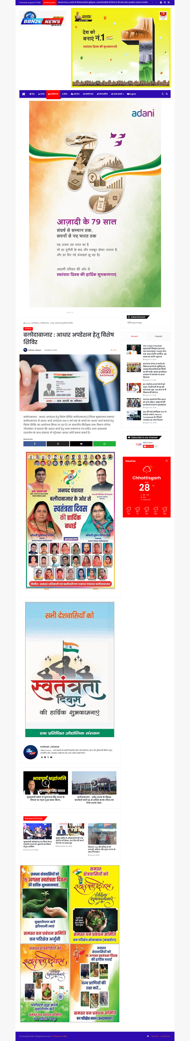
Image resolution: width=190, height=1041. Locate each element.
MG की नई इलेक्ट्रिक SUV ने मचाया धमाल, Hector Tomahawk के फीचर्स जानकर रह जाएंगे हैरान (154, 416)
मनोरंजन (89, 94)
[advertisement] (70, 520)
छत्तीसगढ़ (54, 94)
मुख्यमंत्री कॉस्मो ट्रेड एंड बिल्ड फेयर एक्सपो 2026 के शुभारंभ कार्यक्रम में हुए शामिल (37, 844)
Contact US (165, 1036)
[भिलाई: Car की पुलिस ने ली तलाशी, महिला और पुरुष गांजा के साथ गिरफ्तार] (102, 834)
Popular (158, 336)
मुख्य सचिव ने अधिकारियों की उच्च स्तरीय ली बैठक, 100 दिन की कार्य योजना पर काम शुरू (70, 840)
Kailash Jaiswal (34, 350)
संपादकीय (103, 94)
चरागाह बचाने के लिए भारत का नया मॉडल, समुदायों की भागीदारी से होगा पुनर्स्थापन (154, 402)
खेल (65, 94)
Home (28, 323)
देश (33, 94)
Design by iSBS (61, 1036)
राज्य (42, 94)
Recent (134, 336)
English (132, 94)
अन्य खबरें (117, 94)
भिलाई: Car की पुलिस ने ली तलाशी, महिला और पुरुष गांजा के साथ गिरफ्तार (102, 849)
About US (155, 1036)
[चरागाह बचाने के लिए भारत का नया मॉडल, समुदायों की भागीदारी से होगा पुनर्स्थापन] (134, 403)
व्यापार (76, 94)
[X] (48, 757)
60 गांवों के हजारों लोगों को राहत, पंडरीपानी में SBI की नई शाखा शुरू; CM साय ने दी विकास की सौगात (92, 2)
